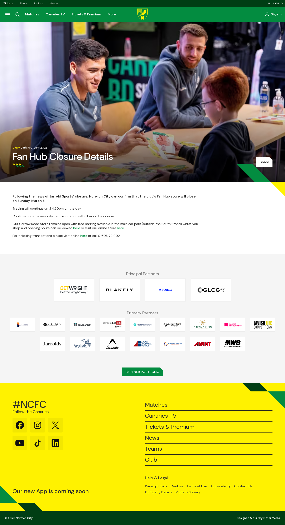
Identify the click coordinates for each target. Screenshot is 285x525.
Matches (32, 14)
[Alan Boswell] (142, 344)
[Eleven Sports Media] (82, 325)
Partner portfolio (142, 372)
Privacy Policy (156, 486)
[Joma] (165, 290)
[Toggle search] (17, 14)
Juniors (38, 3)
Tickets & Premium (86, 14)
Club (151, 460)
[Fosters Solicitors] (142, 325)
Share (264, 162)
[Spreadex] (112, 325)
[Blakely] (276, 3)
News (152, 438)
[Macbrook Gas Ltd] (173, 344)
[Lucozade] (112, 344)
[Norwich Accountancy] (233, 325)
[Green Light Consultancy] (211, 290)
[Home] (142, 14)
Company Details (158, 492)
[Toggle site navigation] (7, 14)
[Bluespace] (22, 325)
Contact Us (243, 486)
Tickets (8, 3)
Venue (54, 3)
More (112, 14)
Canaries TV (55, 14)
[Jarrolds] (52, 344)
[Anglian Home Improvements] (82, 344)
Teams (153, 448)
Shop (23, 3)
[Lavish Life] (263, 325)
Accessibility (220, 486)
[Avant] (203, 344)
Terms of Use (197, 486)
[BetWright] (74, 290)
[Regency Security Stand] (52, 325)
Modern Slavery (187, 492)
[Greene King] (203, 325)
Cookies (176, 486)
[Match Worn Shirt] (233, 344)
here (76, 228)
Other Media (271, 518)
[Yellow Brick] (173, 325)
